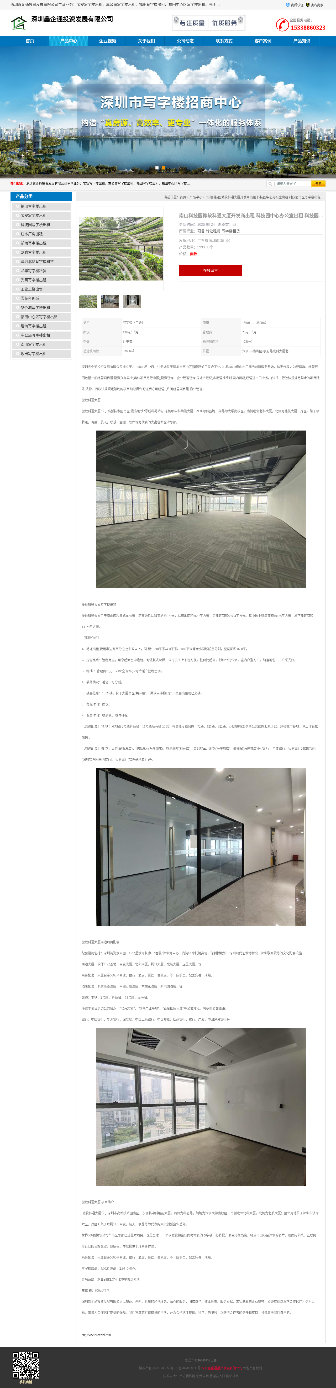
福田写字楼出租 (33, 206)
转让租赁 (213, 231)
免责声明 (202, 1376)
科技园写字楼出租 (35, 225)
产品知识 (301, 41)
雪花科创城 (30, 298)
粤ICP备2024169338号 (185, 1368)
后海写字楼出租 (33, 326)
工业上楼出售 (32, 289)
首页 (30, 41)
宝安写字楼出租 (33, 216)
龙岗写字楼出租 (33, 252)
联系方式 (224, 41)
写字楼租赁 (231, 231)
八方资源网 (187, 1376)
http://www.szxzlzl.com (96, 1335)
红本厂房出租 (32, 234)
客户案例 (263, 41)
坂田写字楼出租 (33, 354)
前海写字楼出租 (33, 243)
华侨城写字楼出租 (35, 308)
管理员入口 (217, 1376)
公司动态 (185, 41)
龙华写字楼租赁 (33, 271)
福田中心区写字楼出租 (39, 317)
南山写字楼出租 (33, 345)
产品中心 (68, 41)
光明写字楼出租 (33, 280)
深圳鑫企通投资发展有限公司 (221, 1368)
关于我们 (146, 41)
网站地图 (232, 1376)
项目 (201, 231)
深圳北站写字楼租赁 (37, 262)
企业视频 (107, 41)
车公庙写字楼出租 (35, 335)
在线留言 (210, 271)
